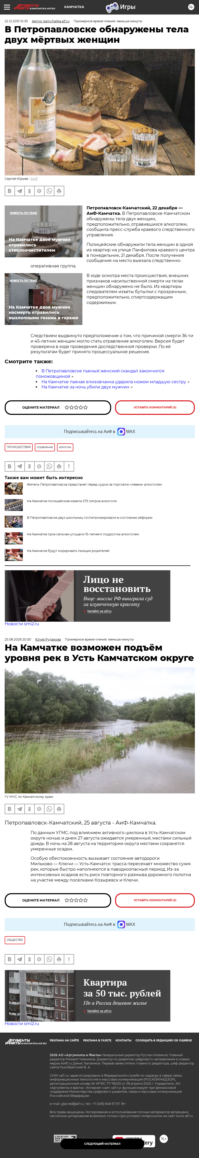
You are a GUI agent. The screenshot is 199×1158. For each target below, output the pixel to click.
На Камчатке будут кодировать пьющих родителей (68, 551)
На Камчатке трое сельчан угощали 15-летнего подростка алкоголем (83, 534)
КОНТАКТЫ (123, 1040)
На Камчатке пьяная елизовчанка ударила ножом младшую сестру (113, 381)
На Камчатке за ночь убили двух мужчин (85, 387)
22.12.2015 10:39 (16, 21)
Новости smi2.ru (22, 623)
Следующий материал (102, 1144)
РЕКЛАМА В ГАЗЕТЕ (97, 1040)
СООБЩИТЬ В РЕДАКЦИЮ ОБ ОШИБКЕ (164, 1040)
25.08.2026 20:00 (18, 639)
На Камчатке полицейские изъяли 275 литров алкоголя (72, 501)
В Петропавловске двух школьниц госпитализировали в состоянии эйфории (89, 518)
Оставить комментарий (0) (155, 407)
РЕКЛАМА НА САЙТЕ (64, 1040)
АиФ (34, 179)
